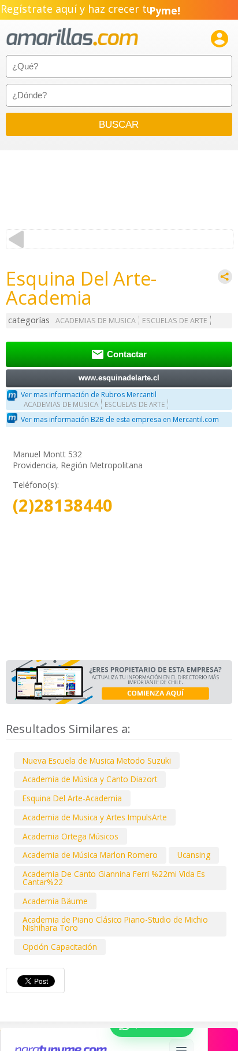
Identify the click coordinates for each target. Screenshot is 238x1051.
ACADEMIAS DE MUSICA (95, 320)
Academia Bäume (55, 900)
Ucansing (193, 854)
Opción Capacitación (60, 946)
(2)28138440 (63, 505)
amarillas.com (72, 37)
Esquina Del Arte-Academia (72, 798)
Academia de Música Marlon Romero (90, 854)
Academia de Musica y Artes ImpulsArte (95, 817)
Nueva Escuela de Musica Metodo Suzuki (97, 760)
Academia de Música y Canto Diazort (90, 779)
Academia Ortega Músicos (70, 836)
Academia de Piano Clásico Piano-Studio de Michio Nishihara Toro (115, 923)
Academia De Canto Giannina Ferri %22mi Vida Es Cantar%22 (114, 877)
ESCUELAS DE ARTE (174, 320)
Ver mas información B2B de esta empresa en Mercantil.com (120, 419)
